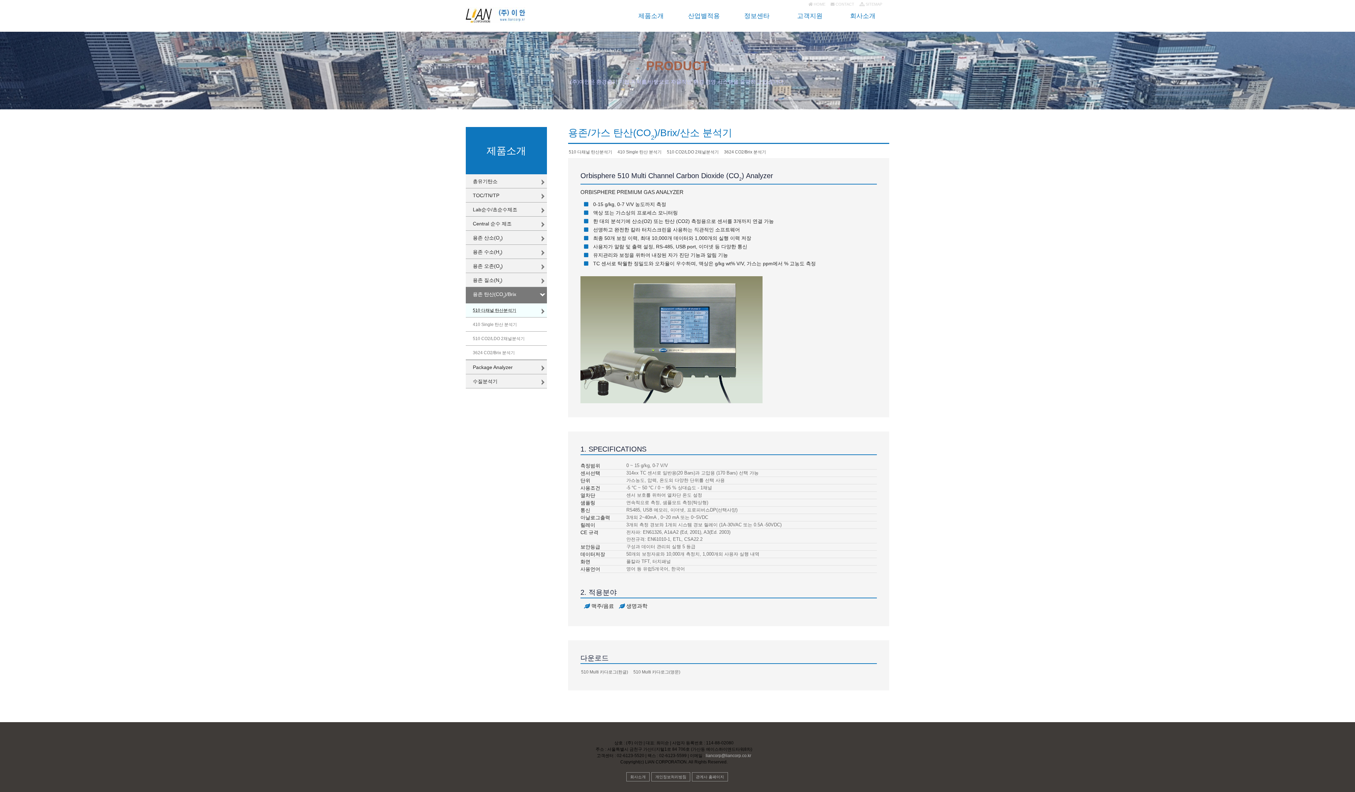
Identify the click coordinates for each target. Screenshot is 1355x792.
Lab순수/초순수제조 (495, 209)
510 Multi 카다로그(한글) (604, 672)
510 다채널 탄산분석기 (494, 310)
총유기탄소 (485, 181)
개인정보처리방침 (670, 777)
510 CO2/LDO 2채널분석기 (499, 338)
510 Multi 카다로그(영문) (656, 672)
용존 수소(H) (487, 252)
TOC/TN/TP (486, 195)
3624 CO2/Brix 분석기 (494, 352)
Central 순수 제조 (492, 223)
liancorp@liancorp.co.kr (728, 755)
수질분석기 (485, 381)
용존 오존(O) (488, 266)
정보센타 (757, 16)
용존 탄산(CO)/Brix (494, 294)
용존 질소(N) (487, 280)
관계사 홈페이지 (710, 777)
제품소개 (651, 16)
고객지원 (810, 16)
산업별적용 (704, 16)
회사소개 (862, 16)
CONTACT (844, 4)
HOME (819, 4)
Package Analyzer (493, 367)
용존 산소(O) (488, 238)
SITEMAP (873, 4)
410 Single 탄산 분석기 (495, 324)
